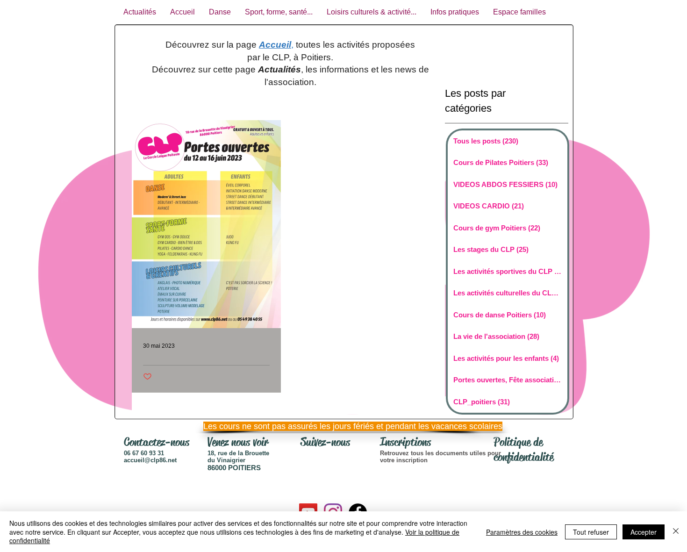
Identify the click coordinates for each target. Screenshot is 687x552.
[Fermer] (675, 532)
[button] (341, 426)
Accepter (643, 532)
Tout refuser (591, 532)
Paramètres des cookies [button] (522, 532)
